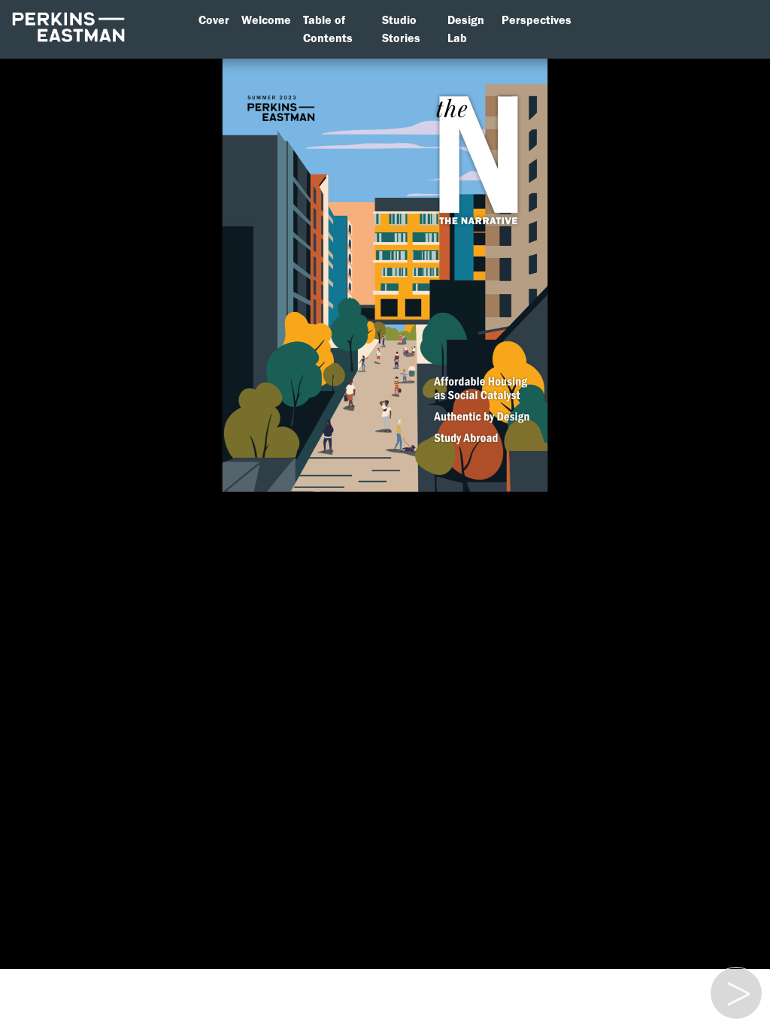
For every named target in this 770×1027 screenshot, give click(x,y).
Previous (735, 976)
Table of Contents (328, 29)
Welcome (266, 20)
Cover (214, 20)
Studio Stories (401, 29)
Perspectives (536, 20)
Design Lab (465, 29)
